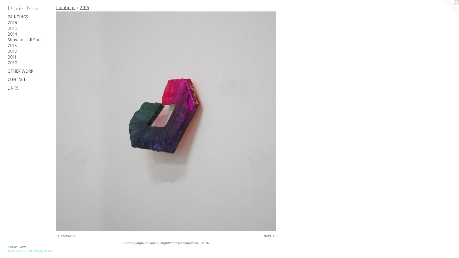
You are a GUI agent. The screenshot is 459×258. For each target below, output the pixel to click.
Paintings (18, 17)
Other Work (20, 71)
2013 (12, 45)
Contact (17, 79)
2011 (12, 57)
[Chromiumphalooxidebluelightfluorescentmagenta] (166, 121)
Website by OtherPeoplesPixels (30, 250)
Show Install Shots (26, 40)
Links (13, 88)
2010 (12, 62)
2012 (12, 51)
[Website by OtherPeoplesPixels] (449, 9)
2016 (12, 22)
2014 (12, 34)
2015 (12, 28)
